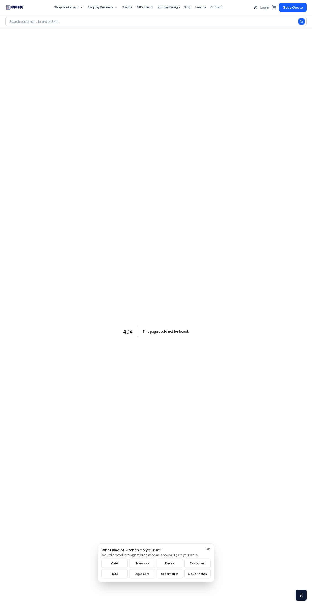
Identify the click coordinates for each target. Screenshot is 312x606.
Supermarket (170, 574)
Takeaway (142, 563)
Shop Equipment (66, 7)
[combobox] (156, 21)
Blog (187, 7)
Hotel (115, 574)
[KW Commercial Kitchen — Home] (14, 7)
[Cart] (274, 7)
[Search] (301, 21)
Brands (127, 7)
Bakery (170, 563)
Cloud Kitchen (197, 574)
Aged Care (142, 574)
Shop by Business (100, 7)
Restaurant (197, 563)
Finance (200, 7)
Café (114, 563)
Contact (216, 7)
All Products (145, 7)
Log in (264, 7)
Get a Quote (293, 7)
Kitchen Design (169, 7)
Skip (208, 549)
